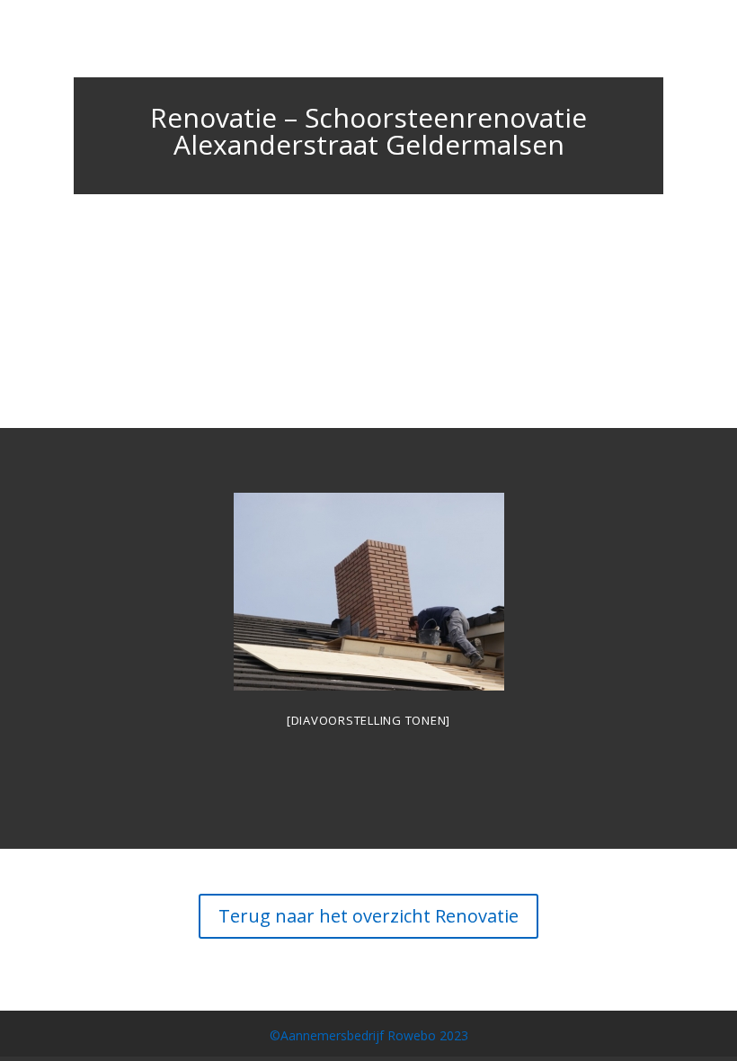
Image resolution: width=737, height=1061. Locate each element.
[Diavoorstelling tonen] (368, 720)
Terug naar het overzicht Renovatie (368, 916)
